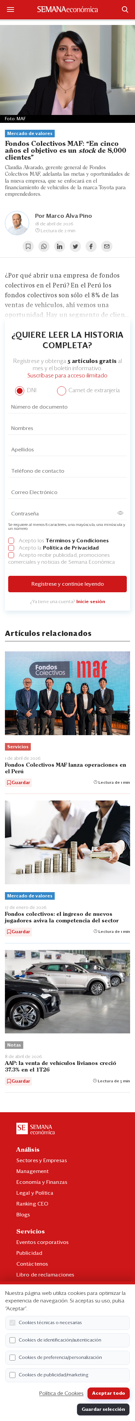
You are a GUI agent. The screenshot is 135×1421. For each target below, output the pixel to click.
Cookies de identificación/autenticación (60, 1340)
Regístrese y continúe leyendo (67, 584)
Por (63, 216)
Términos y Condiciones (77, 540)
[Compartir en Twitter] (75, 246)
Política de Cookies (61, 1393)
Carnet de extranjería (93, 391)
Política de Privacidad (71, 548)
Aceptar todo (108, 1393)
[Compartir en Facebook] (91, 246)
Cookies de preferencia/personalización (60, 1357)
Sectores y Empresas (41, 1160)
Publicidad (29, 1253)
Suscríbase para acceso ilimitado (67, 376)
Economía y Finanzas (41, 1182)
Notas (14, 1045)
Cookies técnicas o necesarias (50, 1322)
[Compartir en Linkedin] (59, 246)
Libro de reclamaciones (45, 1274)
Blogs (23, 1214)
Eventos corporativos (42, 1242)
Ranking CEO (32, 1204)
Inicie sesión (90, 601)
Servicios (18, 747)
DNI (30, 391)
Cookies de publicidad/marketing (53, 1375)
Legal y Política (35, 1193)
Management (32, 1171)
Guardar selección (103, 1409)
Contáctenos (32, 1264)
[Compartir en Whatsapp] (43, 246)
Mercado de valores (29, 133)
